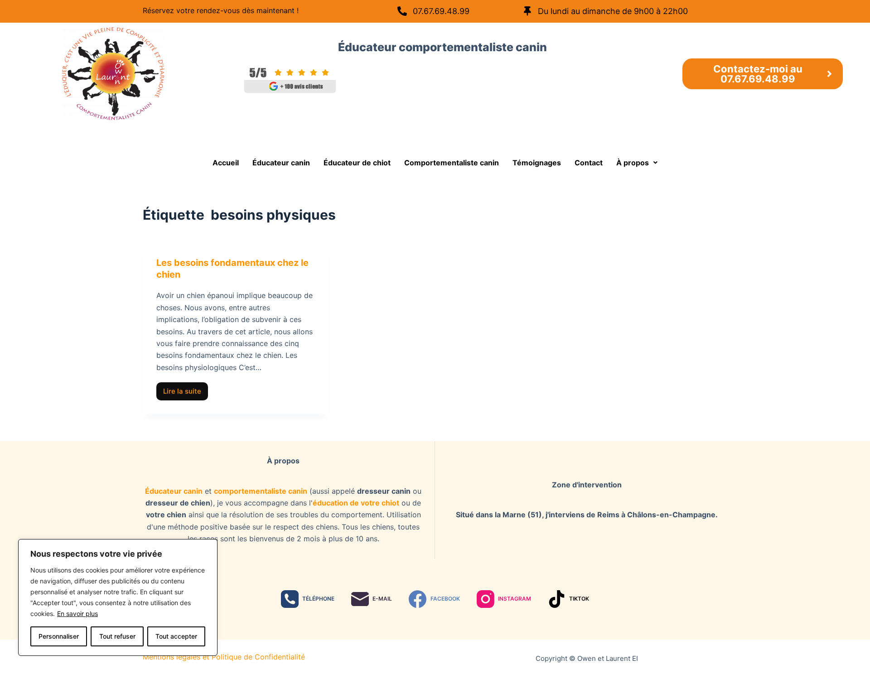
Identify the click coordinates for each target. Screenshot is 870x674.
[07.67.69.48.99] (402, 11)
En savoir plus (77, 613)
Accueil (226, 162)
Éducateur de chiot (357, 162)
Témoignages (536, 162)
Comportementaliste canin (451, 162)
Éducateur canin (281, 162)
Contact (589, 162)
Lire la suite (185, 388)
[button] (636, 162)
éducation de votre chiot (356, 502)
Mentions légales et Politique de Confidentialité (224, 656)
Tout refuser (117, 636)
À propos (632, 162)
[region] (118, 597)
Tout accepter (176, 636)
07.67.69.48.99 (441, 11)
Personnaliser (59, 636)
